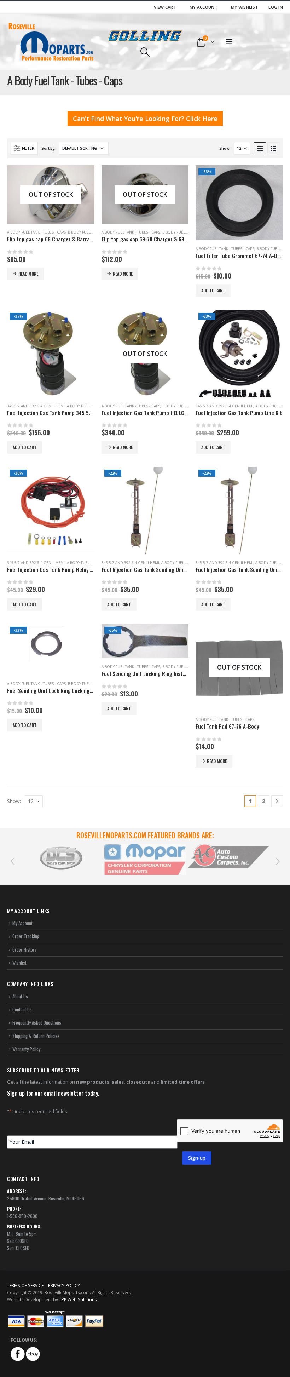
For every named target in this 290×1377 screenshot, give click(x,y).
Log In (275, 7)
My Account (204, 7)
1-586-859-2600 (22, 1216)
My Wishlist (244, 7)
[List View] (273, 148)
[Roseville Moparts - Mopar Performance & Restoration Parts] (51, 42)
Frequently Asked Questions (36, 1022)
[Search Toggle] (144, 52)
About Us (20, 996)
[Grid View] (260, 148)
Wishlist (19, 962)
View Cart (165, 7)
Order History (24, 949)
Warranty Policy (26, 1048)
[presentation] (12, 860)
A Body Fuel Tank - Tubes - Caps (36, 232)
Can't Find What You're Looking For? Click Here (145, 118)
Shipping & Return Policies (36, 1035)
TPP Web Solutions (78, 1299)
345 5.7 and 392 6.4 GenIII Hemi (36, 405)
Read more (28, 274)
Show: (225, 148)
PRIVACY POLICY (64, 1285)
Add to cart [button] (213, 290)
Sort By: (48, 148)
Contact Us (22, 1009)
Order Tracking (25, 936)
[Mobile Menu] (229, 42)
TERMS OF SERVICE (25, 1285)
